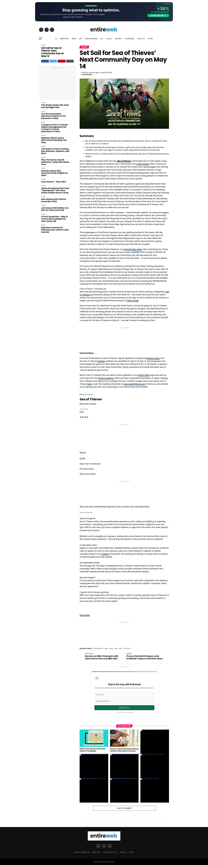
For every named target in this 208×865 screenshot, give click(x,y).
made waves (142, 164)
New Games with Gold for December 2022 (53, 200)
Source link (85, 615)
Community (98, 648)
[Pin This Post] (61, 61)
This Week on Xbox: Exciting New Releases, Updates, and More (55, 151)
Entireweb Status (110, 852)
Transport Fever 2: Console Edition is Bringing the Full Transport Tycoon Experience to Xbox (54, 128)
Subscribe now (124, 708)
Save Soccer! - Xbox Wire (53, 182)
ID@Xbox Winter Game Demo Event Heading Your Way (54, 140)
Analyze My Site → (158, 15)
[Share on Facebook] (45, 61)
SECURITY (118, 39)
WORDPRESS (129, 39)
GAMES (43, 45)
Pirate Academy (106, 378)
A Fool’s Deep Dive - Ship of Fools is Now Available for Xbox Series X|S (54, 219)
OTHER (150, 39)
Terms (131, 852)
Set (121, 648)
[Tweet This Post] (53, 61)
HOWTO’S (141, 39)
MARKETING (64, 39)
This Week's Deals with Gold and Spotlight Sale (54, 106)
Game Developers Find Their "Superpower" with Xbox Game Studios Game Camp (55, 190)
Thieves (127, 648)
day (106, 648)
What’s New (143, 375)
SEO (101, 39)
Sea (116, 648)
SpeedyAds (96, 852)
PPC (80, 39)
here (89, 384)
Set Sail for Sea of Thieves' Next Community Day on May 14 (52, 52)
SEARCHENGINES (91, 39)
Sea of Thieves (124, 161)
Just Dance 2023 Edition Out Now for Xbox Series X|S (55, 209)
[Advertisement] (57, 84)
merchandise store (133, 249)
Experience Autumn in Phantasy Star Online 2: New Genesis (55, 229)
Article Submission (82, 852)
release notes (153, 358)
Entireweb (87, 74)
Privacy (123, 852)
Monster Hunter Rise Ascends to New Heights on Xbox (54, 173)
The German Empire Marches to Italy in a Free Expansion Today (53, 116)
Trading (105, 554)
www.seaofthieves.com (135, 384)
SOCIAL (109, 39)
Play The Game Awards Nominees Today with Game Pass (55, 162)
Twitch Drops (133, 300)
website (101, 361)
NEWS (74, 39)
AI (56, 39)
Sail (111, 648)
